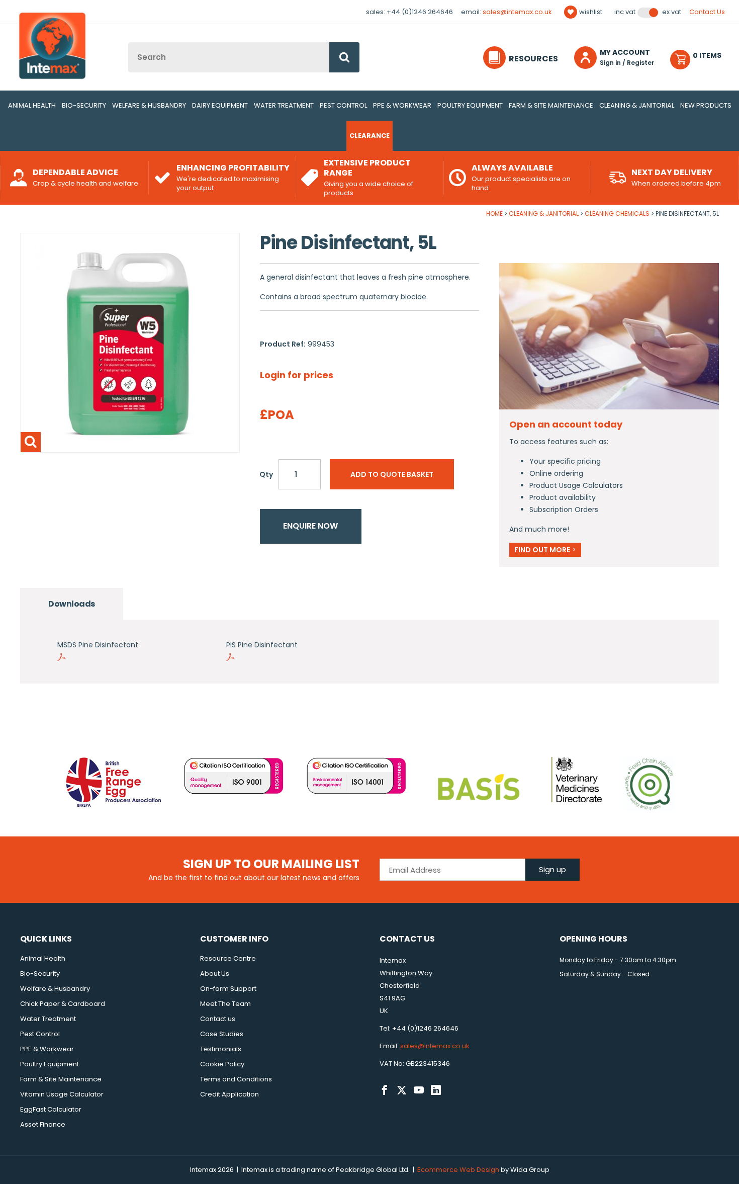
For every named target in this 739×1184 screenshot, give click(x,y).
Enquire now (310, 526)
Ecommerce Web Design (458, 1169)
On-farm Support (228, 988)
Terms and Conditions (236, 1079)
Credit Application (229, 1094)
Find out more (545, 550)
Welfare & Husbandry (149, 105)
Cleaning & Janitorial (636, 105)
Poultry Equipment (470, 105)
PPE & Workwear (402, 105)
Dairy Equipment (220, 105)
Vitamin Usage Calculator (62, 1094)
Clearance (369, 135)
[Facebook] (385, 1090)
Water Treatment (284, 105)
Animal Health (32, 105)
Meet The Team (225, 1003)
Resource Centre (228, 958)
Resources (533, 58)
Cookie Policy (222, 1064)
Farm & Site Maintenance (551, 105)
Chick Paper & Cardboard (62, 1003)
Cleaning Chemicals (617, 213)
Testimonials (220, 1049)
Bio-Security (84, 105)
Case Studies (221, 1034)
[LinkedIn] (436, 1090)
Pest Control (343, 105)
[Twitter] (402, 1090)
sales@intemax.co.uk (517, 12)
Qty (266, 474)
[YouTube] (419, 1090)
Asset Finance (42, 1124)
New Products (705, 105)
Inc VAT (624, 12)
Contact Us (707, 12)
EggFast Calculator (50, 1109)
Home (494, 213)
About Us (214, 973)
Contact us (217, 1019)
